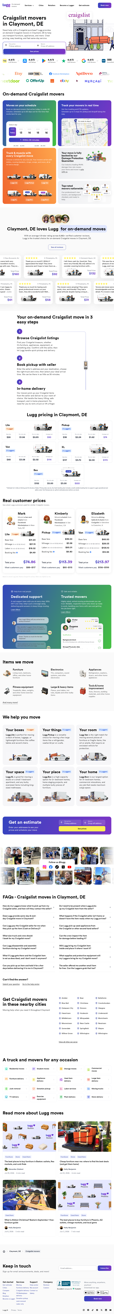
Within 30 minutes (31, 140)
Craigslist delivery (22, 1290)
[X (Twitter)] (63, 867)
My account (34, 1288)
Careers (46, 1288)
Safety (32, 1293)
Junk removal (21, 1301)
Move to (43, 44)
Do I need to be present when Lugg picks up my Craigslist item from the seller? (77, 907)
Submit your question (11, 984)
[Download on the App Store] (89, 1292)
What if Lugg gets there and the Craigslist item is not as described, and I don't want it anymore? (25, 956)
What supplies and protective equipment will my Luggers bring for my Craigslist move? (79, 956)
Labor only (20, 1304)
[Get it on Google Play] (103, 1292)
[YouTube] (69, 867)
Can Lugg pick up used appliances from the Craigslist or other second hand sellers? (79, 927)
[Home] (4, 1251)
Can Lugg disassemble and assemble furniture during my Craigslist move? (19, 947)
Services (28, 5)
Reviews (46, 1285)
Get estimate (84, 5)
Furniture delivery (22, 1288)
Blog (4, 1293)
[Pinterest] (97, 1310)
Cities (41, 5)
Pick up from (12, 44)
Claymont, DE (15, 1251)
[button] (33, 266)
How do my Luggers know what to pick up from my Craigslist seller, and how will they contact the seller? (27, 907)
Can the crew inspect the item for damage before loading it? (73, 937)
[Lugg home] (6, 5)
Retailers (51, 5)
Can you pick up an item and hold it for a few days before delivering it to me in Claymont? (23, 966)
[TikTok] (57, 867)
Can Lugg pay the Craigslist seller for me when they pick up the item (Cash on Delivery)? (24, 927)
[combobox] (18, 45)
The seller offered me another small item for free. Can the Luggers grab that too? (77, 966)
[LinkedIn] (106, 1310)
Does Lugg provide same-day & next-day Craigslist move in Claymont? (19, 917)
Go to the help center (31, 984)
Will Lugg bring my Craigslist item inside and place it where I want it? (75, 947)
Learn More (15, 609)
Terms (19, 1310)
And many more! (10, 702)
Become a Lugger (9, 1299)
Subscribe (104, 1268)
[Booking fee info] (17, 553)
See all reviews (57, 247)
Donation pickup (22, 1298)
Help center (34, 1285)
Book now (105, 5)
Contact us (34, 1290)
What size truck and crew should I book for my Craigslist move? (18, 937)
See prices (34, 51)
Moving (19, 1285)
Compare (6, 1290)
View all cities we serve (68, 1042)
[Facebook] (51, 867)
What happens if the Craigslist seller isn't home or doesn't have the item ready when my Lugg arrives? (82, 917)
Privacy (13, 1310)
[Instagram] (44, 867)
